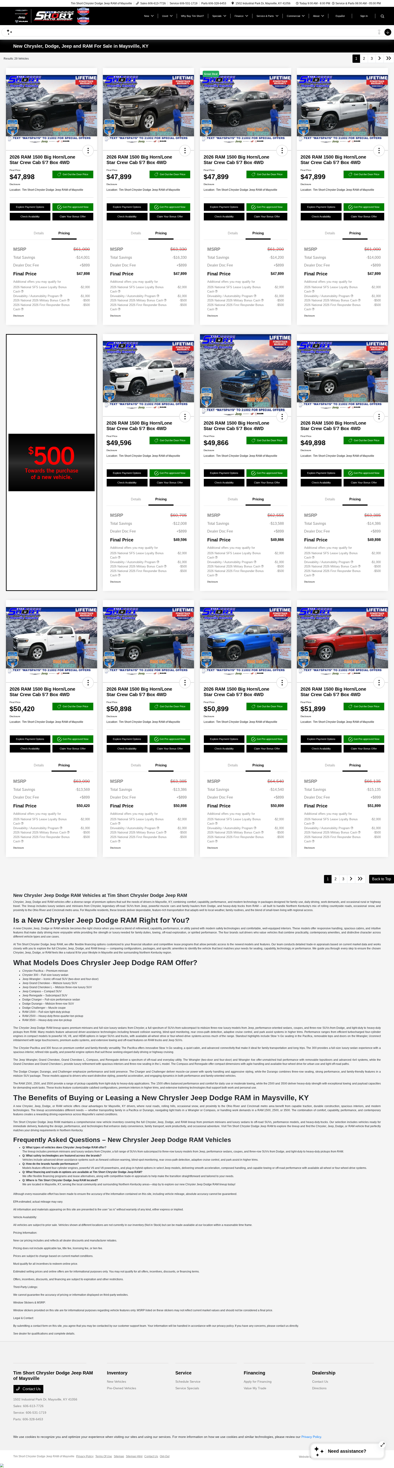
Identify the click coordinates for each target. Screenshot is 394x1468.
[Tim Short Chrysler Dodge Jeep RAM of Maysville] (52, 16)
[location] (233, 3)
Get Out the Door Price (75, 174)
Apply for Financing (258, 1381)
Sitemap (119, 1456)
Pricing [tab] (64, 233)
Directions (319, 1388)
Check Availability (30, 216)
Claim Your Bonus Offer (73, 216)
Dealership (323, 1372)
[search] (382, 16)
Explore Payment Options (30, 207)
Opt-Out (164, 1456)
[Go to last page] (389, 58)
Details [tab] (39, 233)
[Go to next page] (380, 58)
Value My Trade (255, 1388)
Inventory (117, 1372)
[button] (88, 150)
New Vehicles (116, 1381)
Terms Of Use (103, 1456)
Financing (254, 1372)
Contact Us (31, 1389)
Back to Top (381, 879)
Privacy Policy (311, 1437)
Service (183, 1372)
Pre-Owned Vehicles (121, 1388)
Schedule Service (187, 1381)
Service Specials (187, 1388)
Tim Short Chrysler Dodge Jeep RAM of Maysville (43, 1456)
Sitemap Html (134, 1456)
